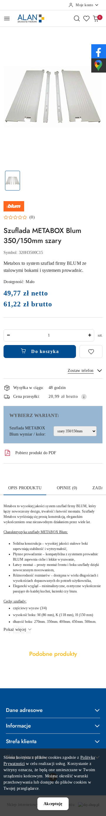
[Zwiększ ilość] (89, 335)
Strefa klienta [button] (21, 741)
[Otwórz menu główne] (7, 18)
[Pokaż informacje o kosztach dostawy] (84, 396)
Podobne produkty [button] (53, 654)
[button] (19, 217)
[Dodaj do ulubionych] (91, 351)
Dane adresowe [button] (24, 710)
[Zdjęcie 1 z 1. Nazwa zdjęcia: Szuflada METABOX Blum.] (12, 181)
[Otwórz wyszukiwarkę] (77, 18)
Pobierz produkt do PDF (35, 453)
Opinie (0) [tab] (67, 488)
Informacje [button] (18, 726)
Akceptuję (53, 804)
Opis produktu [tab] (25, 488)
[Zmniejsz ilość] (8, 335)
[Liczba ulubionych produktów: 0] (86, 18)
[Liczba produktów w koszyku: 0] (95, 18)
